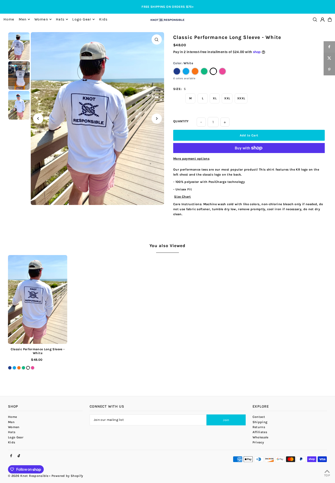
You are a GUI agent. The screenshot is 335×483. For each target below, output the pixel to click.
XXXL (241, 98)
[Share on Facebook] (329, 47)
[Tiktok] (19, 456)
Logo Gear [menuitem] (81, 19)
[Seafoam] (204, 71)
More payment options (191, 159)
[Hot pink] (222, 71)
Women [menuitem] (41, 19)
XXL (227, 98)
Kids (11, 442)
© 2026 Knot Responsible (28, 476)
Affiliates (260, 432)
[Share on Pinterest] (329, 69)
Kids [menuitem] (103, 19)
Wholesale (260, 437)
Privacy (258, 442)
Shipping (260, 422)
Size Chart (182, 197)
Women (14, 427)
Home (12, 417)
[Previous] (38, 118)
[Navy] (176, 71)
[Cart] (330, 20)
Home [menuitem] (8, 19)
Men (11, 422)
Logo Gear (15, 437)
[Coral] (195, 71)
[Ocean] (186, 71)
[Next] (157, 118)
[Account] (322, 20)
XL (214, 98)
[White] (213, 71)
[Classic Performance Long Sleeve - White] (37, 299)
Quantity (181, 121)
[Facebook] (11, 456)
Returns (259, 427)
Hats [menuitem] (60, 19)
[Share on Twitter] (329, 58)
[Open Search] (315, 20)
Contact (259, 417)
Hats (11, 432)
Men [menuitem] (23, 19)
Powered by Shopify (67, 476)
